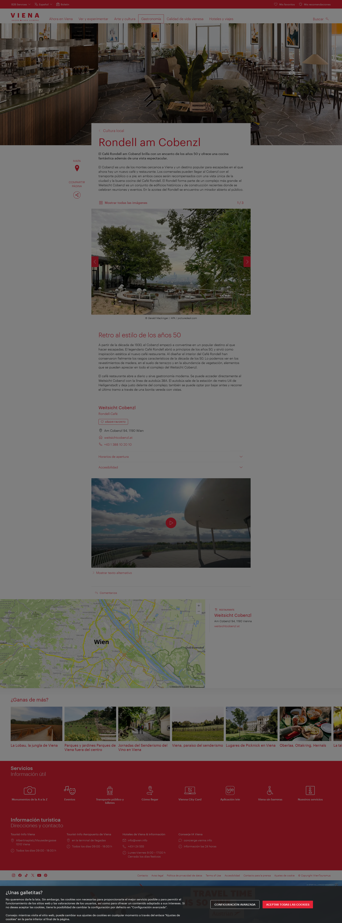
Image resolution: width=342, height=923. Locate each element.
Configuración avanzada (235, 904)
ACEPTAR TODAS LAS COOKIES (287, 904)
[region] (171, 904)
